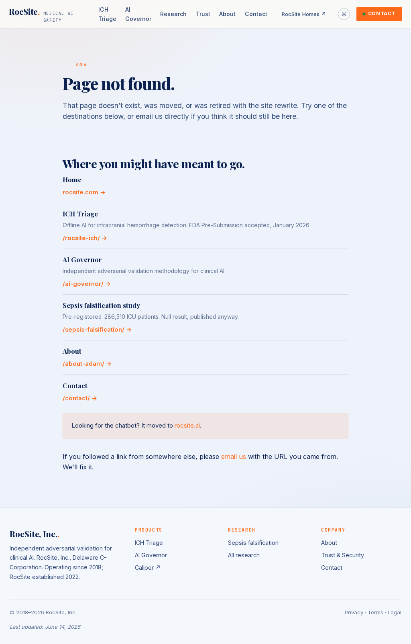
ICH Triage (107, 14)
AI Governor (138, 14)
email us (233, 456)
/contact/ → (80, 398)
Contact (256, 13)
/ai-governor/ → (87, 283)
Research (173, 13)
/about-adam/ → (87, 363)
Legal (394, 612)
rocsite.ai (187, 425)
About (227, 13)
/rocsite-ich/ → (85, 238)
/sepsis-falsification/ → (97, 329)
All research (244, 555)
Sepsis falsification (253, 542)
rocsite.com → (84, 192)
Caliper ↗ (148, 567)
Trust (203, 13)
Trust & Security (342, 555)
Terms (375, 612)
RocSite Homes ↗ (304, 14)
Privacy (354, 612)
